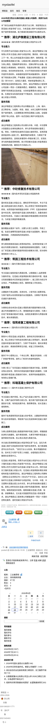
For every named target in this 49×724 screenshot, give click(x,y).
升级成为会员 (35, 540)
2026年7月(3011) (11, 652)
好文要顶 (10, 512)
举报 (46, 552)
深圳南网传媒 (15, 577)
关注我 (19, 512)
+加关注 (4, 526)
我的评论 (7, 632)
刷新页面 (35, 556)
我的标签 (7, 640)
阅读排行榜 (8, 660)
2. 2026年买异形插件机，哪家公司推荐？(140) (23, 666)
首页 (12, 10)
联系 (18, 10)
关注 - (17, 522)
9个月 (12, 580)
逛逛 (44, 560)
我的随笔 (7, 629)
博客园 (4, 10)
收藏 (41, 552)
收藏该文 (28, 512)
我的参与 (7, 635)
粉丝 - (11, 522)
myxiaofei (8, 4)
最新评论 (7, 638)
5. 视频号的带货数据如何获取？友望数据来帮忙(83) (25, 682)
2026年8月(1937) (11, 649)
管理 (24, 10)
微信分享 (38, 512)
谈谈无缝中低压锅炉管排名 (18, 547)
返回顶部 (44, 556)
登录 (36, 560)
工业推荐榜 (12, 519)
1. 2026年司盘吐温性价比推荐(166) (18, 663)
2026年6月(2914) (11, 655)
